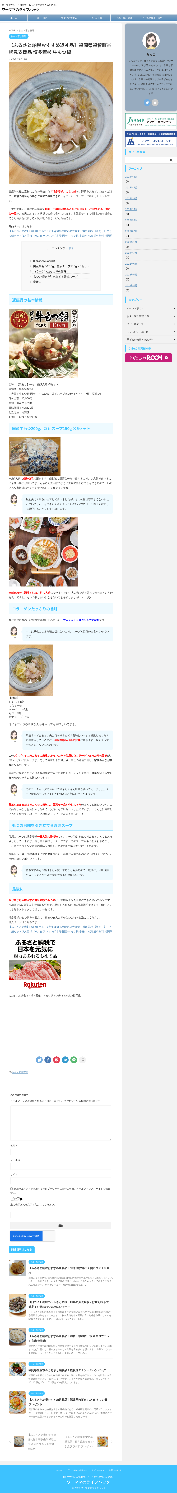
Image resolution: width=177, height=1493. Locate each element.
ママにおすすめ (69, 18)
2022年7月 (131, 252)
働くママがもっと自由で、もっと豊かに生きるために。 (88, 1477)
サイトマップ (98, 1470)
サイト (14, 1174)
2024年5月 (131, 209)
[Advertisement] (61, 1025)
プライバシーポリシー (77, 1470)
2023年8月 (131, 220)
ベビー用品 (41, 18)
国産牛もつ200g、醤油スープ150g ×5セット (61, 266)
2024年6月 (131, 198)
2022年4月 (131, 285)
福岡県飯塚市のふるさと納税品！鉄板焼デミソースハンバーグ (67, 1370)
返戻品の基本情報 (43, 261)
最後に (36, 281)
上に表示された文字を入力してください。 (33, 1204)
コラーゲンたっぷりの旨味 (49, 271)
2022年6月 (131, 263)
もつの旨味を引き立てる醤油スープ (55, 276)
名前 (13, 1145)
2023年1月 (131, 241)
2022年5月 (131, 274)
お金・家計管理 (124, 18)
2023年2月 (131, 231)
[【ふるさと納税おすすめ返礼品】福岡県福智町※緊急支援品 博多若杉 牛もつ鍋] (65, 1059)
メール (15, 1159)
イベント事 (96, 18)
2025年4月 (131, 187)
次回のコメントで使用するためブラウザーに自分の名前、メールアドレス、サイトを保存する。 (60, 1190)
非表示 (70, 248)
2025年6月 (131, 176)
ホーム (13, 18)
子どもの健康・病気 (152, 18)
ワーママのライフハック (21, 9)
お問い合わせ (115, 1470)
